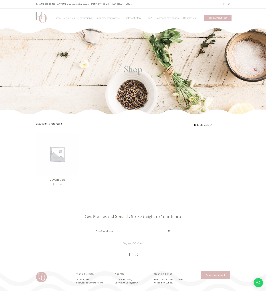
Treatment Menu (132, 17)
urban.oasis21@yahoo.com (78, 4)
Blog (149, 17)
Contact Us (189, 17)
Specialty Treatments (108, 17)
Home (57, 17)
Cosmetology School (167, 17)
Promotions (85, 17)
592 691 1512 (50, 4)
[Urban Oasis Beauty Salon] (40, 18)
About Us (69, 17)
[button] (218, 18)
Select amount (57, 174)
